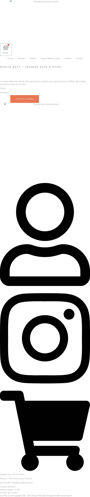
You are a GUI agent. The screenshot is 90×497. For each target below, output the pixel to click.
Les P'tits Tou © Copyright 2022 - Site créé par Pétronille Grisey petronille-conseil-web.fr (36, 495)
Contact (79, 58)
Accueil (10, 58)
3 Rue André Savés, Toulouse (20, 478)
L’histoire (67, 58)
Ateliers (33, 58)
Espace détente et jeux (50, 58)
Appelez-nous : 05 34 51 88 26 (12, 474)
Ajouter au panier (25, 99)
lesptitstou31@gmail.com (22, 482)
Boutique (21, 58)
